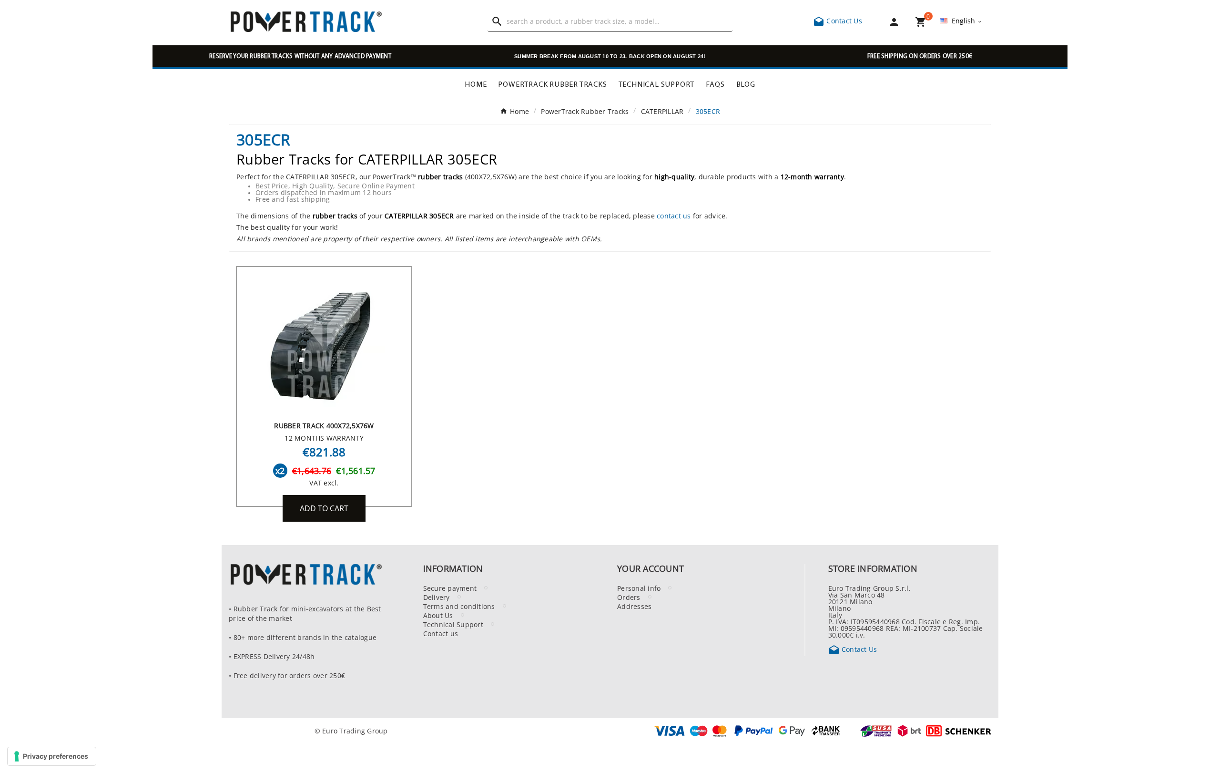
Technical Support (453, 624)
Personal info (639, 588)
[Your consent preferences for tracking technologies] (52, 756)
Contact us (440, 633)
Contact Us (837, 20)
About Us (438, 615)
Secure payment (450, 588)
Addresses (634, 606)
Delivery (436, 597)
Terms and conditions (459, 606)
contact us (674, 215)
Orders (628, 597)
